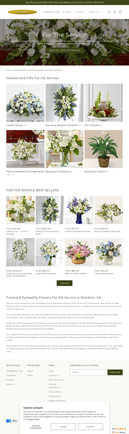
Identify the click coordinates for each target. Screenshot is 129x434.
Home (8, 70)
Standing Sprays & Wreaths (61, 125)
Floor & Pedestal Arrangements (25, 171)
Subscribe (115, 372)
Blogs (30, 375)
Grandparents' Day (14, 371)
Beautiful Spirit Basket (76, 273)
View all (64, 283)
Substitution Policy (57, 401)
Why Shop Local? (56, 380)
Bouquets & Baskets (57, 171)
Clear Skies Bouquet (104, 273)
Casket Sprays (14, 125)
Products (10, 380)
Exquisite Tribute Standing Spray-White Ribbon (19, 274)
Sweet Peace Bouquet (46, 273)
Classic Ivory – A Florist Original (17, 232)
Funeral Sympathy (20, 70)
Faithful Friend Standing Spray (47, 232)
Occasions (10, 375)
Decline (90, 426)
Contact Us (54, 375)
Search (30, 371)
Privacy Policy (33, 419)
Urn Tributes (92, 125)
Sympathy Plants (95, 171)
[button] (68, 12)
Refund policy (55, 396)
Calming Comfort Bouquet (78, 231)
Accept (63, 426)
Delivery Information (54, 385)
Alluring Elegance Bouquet (107, 231)
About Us (10, 384)
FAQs (51, 371)
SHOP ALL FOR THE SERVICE (64, 50)
